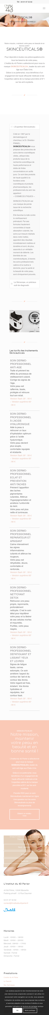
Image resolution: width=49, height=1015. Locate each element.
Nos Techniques (9, 985)
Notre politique (30, 1010)
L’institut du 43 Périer (11, 977)
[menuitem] (44, 8)
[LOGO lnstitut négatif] (20, 8)
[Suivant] (34, 320)
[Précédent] (14, 320)
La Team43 (7, 981)
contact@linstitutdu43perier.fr (16, 903)
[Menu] (44, 8)
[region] (24, 204)
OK (17, 1010)
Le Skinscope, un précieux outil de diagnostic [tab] (25, 284)
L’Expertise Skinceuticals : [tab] (25, 126)
